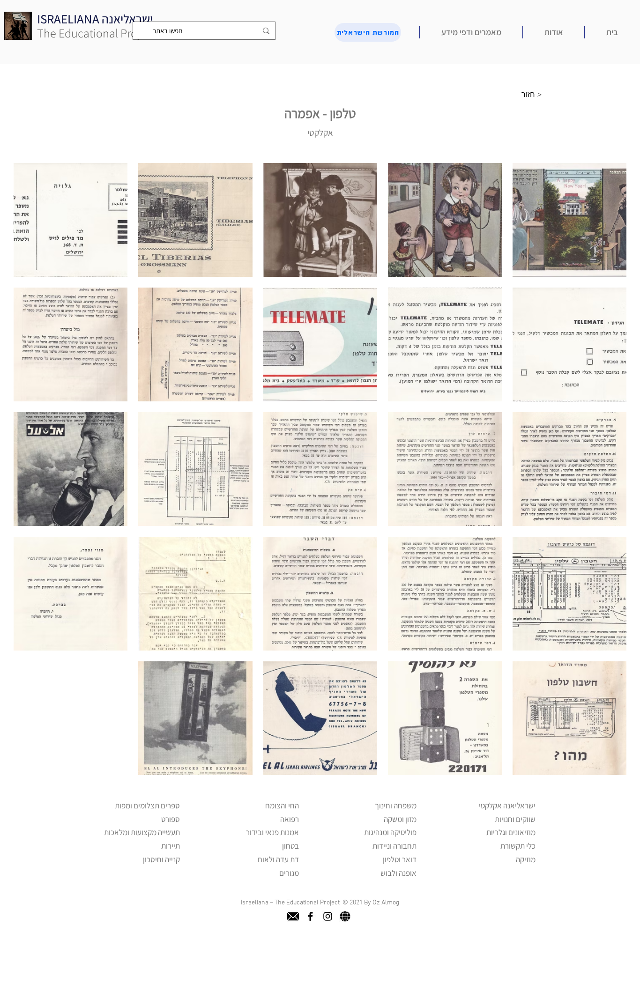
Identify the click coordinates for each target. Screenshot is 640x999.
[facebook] (310, 916)
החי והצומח (282, 805)
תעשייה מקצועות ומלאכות (142, 832)
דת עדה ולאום (278, 859)
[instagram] (328, 916)
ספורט (170, 819)
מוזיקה (526, 859)
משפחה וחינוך (396, 805)
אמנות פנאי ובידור (272, 832)
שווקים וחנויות (515, 819)
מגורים (289, 873)
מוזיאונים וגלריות (511, 832)
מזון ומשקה (400, 819)
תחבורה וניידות (394, 846)
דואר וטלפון (400, 859)
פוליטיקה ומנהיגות (390, 832)
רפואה (289, 819)
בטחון (290, 846)
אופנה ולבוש (398, 873)
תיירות (170, 846)
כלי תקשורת (518, 846)
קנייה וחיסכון (161, 859)
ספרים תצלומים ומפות (147, 805)
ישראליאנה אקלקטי (507, 805)
